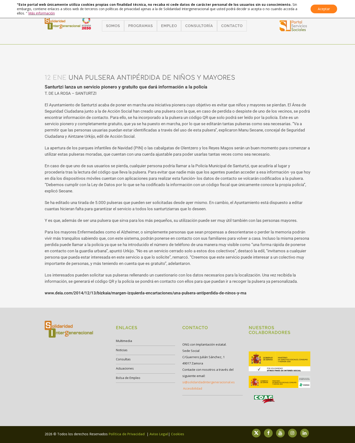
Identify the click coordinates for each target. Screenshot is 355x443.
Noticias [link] (122, 350)
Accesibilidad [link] (192, 388)
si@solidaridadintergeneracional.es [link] (208, 382)
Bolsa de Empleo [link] (128, 378)
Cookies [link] (177, 434)
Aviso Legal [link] (158, 434)
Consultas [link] (123, 359)
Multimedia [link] (124, 341)
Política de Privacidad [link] (127, 434)
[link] (293, 29)
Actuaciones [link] (125, 368)
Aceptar (324, 9)
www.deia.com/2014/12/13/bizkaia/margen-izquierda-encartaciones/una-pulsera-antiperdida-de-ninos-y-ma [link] (145, 292)
